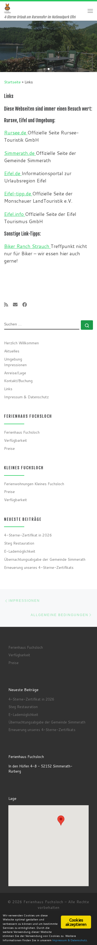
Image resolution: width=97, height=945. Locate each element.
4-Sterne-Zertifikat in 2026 (28, 535)
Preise (9, 448)
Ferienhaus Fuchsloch (22, 432)
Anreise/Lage (15, 372)
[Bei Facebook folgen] (24, 304)
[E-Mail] (15, 304)
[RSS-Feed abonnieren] (6, 304)
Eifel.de (13, 173)
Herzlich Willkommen (21, 342)
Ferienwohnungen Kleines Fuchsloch (34, 483)
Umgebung (13, 359)
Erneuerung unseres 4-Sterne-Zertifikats (39, 567)
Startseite (12, 81)
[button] (61, 820)
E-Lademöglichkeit (19, 551)
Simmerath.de (20, 153)
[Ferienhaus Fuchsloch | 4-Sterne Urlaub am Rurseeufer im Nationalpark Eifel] (7, 8)
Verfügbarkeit (15, 440)
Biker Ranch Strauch (27, 246)
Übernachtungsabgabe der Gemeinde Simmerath (44, 559)
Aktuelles (11, 350)
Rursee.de (15, 132)
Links (8, 388)
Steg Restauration (19, 543)
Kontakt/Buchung (18, 380)
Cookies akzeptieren (75, 922)
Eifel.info (14, 214)
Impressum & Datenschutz (26, 396)
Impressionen (15, 364)
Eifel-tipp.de (18, 193)
